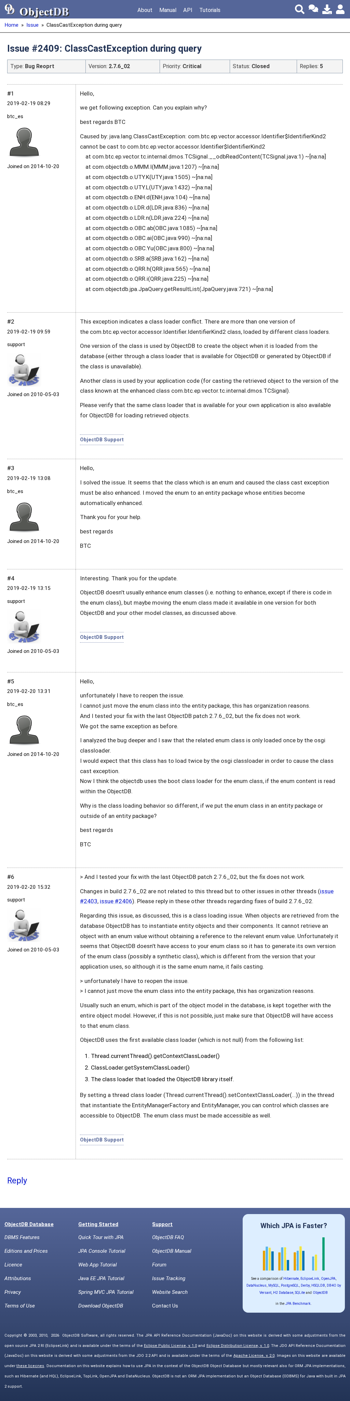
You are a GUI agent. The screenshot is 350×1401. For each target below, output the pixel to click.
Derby (305, 1285)
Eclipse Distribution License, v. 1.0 (237, 1345)
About (144, 10)
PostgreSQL (290, 1285)
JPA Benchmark (298, 1303)
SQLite (300, 1293)
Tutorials (209, 10)
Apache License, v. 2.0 (254, 1355)
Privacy (12, 1292)
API (187, 10)
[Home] (9, 9)
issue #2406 (116, 901)
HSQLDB (318, 1285)
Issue (32, 25)
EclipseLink (309, 1278)
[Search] (300, 9)
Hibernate (291, 1278)
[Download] (327, 9)
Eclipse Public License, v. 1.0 (170, 1345)
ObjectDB (320, 1293)
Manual (167, 10)
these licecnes (30, 1366)
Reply (17, 1180)
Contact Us (165, 1306)
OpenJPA (328, 1278)
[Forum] (313, 9)
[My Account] (341, 9)
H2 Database (283, 1293)
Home (11, 25)
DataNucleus (256, 1285)
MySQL (273, 1285)
